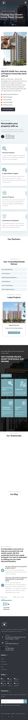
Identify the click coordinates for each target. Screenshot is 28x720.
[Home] (3, 3)
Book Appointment (8, 109)
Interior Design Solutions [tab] (8, 289)
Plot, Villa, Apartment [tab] (7, 269)
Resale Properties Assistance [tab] (9, 277)
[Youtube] (12, 716)
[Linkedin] (9, 716)
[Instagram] (5, 716)
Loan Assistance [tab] (6, 281)
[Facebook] (2, 716)
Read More (6, 538)
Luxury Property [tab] (6, 273)
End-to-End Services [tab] (7, 285)
